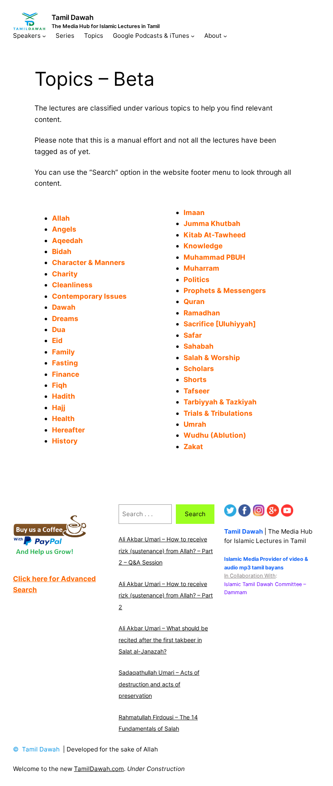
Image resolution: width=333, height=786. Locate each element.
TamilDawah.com (99, 769)
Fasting (65, 362)
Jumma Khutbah (212, 223)
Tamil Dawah (73, 17)
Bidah (62, 251)
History (65, 440)
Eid (57, 340)
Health (63, 418)
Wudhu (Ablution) (215, 435)
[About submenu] (225, 35)
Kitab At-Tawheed (215, 234)
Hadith (63, 396)
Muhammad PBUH (214, 257)
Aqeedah (67, 240)
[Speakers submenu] (44, 35)
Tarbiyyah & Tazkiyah (220, 401)
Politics (197, 279)
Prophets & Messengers (225, 290)
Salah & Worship (212, 357)
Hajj (58, 407)
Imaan (194, 212)
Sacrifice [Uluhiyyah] (220, 323)
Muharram (201, 268)
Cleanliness (72, 284)
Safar (193, 335)
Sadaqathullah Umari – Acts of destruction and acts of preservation (159, 684)
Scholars (199, 368)
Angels (64, 229)
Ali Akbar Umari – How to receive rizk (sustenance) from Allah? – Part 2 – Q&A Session (166, 551)
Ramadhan (202, 312)
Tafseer (197, 390)
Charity (65, 273)
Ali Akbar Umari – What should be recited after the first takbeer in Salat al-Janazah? (163, 640)
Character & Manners (88, 262)
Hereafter (68, 430)
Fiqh (59, 385)
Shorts (195, 379)
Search (195, 514)
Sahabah (199, 346)
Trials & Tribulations (218, 413)
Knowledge (203, 245)
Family (63, 351)
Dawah (64, 307)
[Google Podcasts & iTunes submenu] (193, 35)
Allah (61, 218)
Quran (194, 301)
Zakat (193, 446)
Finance (65, 374)
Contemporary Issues (89, 296)
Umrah (195, 424)
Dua (58, 329)
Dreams (65, 318)
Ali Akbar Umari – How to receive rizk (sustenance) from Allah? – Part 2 (166, 595)
